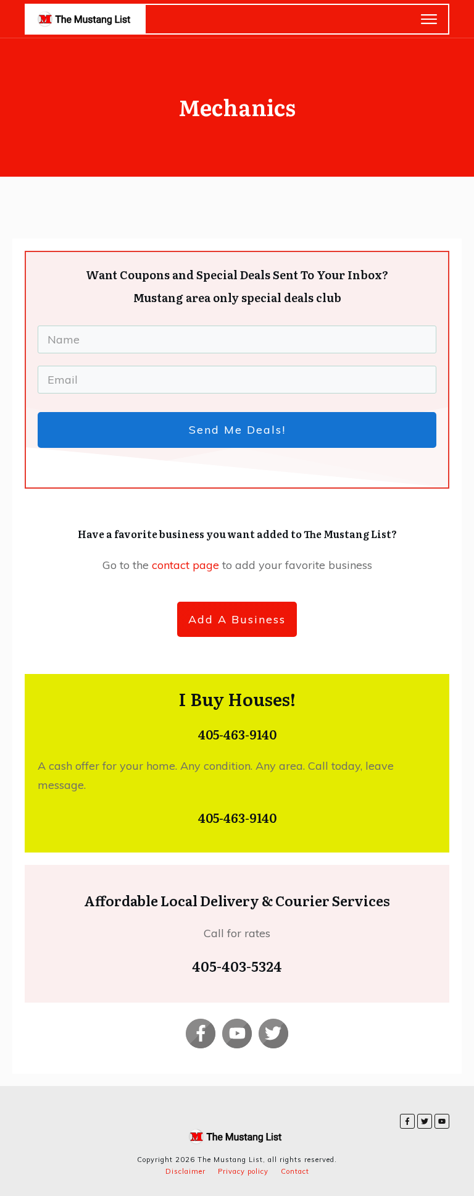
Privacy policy (243, 1171)
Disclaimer (185, 1171)
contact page (187, 565)
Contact (295, 1171)
